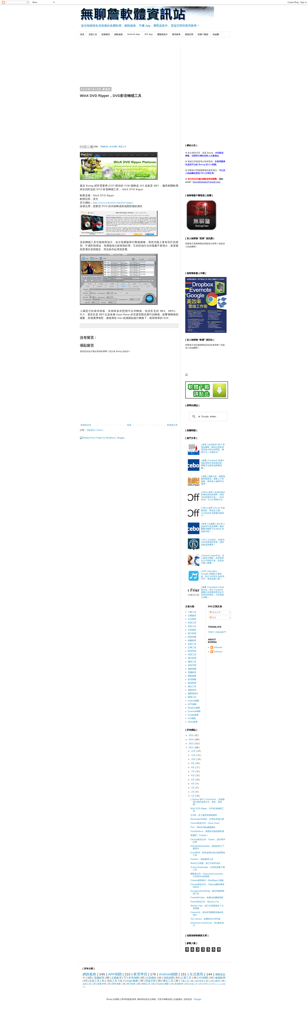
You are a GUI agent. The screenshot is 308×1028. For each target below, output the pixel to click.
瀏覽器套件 (162, 34)
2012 (191, 747)
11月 (193, 755)
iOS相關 (192, 718)
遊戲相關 (192, 669)
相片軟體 (192, 633)
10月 (193, 759)
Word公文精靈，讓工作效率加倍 (205, 863)
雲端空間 (189, 34)
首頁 (82, 34)
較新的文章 (86, 425)
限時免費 (192, 637)
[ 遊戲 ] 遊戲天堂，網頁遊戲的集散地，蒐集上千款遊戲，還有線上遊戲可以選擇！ (213, 480)
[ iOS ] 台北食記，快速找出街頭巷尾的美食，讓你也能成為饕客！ (212, 542)
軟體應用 (106, 34)
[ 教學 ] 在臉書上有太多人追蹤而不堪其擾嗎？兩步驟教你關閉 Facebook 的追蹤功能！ (213, 528)
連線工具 (192, 661)
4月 (193, 783)
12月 (193, 751)
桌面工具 (192, 644)
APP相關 (192, 704)
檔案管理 (192, 690)
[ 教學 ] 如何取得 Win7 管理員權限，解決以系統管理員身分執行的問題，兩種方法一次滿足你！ (213, 448)
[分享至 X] (88, 146)
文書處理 (192, 615)
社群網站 (192, 630)
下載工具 (192, 612)
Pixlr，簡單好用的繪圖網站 (202, 827)
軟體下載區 (203, 34)
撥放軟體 (192, 683)
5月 (193, 779)
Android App (133, 34)
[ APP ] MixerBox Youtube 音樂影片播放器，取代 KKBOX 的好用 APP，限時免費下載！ (212, 575)
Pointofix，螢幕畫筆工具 (201, 859)
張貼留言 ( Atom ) (95, 430)
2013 (191, 743)
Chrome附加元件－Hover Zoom (204, 823)
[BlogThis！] (84, 146)
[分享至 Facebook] (92, 146)
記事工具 (192, 647)
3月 (193, 787)
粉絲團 (216, 34)
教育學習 (192, 651)
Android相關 (193, 701)
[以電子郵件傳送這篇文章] (81, 146)
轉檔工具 (122, 146)
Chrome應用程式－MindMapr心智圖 (206, 880)
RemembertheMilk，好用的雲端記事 (207, 819)
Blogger (197, 999)
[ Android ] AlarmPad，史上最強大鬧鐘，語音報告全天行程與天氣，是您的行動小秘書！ (212, 559)
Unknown (218, 647)
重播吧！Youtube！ (199, 835)
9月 (193, 763)
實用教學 (176, 34)
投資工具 (93, 34)
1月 (193, 796)
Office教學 (193, 722)
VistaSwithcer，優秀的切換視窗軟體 (207, 831)
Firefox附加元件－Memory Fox (204, 901)
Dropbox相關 (194, 708)
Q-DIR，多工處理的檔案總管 (203, 815)
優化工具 (192, 686)
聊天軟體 (192, 658)
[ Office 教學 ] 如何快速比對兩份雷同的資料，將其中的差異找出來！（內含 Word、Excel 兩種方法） (213, 496)
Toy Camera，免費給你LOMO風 (205, 919)
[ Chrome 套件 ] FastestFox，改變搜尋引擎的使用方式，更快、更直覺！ (207, 802)
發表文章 (216, 612)
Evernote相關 (194, 711)
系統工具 (192, 626)
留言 (214, 617)
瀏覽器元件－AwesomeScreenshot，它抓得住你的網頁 (207, 875)
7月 (193, 771)
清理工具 (192, 654)
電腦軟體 (104, 146)
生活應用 (192, 619)
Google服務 (193, 715)
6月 (193, 775)
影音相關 (113, 146)
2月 (193, 792)
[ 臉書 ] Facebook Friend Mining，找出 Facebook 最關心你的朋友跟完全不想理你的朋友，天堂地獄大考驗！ (212, 592)
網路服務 (118, 34)
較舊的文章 (172, 425)
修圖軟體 (192, 640)
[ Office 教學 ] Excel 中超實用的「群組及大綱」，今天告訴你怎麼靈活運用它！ (213, 512)
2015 (191, 735)
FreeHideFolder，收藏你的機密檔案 (206, 897)
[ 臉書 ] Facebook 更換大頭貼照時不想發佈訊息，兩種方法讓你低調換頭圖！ (212, 464)
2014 (191, 739)
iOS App (148, 34)
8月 (193, 767)
